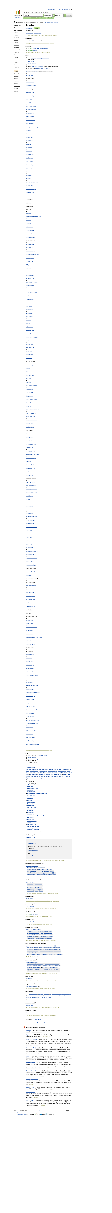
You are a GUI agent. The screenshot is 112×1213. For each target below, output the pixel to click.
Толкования (27, 17)
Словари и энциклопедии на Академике (36, 12)
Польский (16, 62)
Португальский (17, 64)
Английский (16, 27)
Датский (16, 42)
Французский (17, 86)
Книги (42, 17)
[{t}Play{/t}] (33, 30)
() (44, 48)
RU (70, 9)
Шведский (16, 90)
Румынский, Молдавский (16, 68)
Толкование (29, 28)
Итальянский (17, 49)
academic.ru (18, 17)
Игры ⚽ (50, 17)
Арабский (16, 35)
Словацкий (16, 73)
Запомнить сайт (52, 9)
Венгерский (16, 37)
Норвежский (16, 59)
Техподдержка (35, 1110)
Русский (16, 71)
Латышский (16, 52)
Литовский (16, 54)
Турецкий (16, 78)
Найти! (69, 15)
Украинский (16, 81)
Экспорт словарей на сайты (20, 1114)
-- (39, 35)
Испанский (16, 47)
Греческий (16, 40)
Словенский (16, 76)
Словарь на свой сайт (62, 9)
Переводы (35, 17)
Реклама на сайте (42, 1110)
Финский (16, 83)
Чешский (16, 88)
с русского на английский (51, 22)
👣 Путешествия (18, 1112)
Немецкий (16, 57)
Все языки (16, 32)
